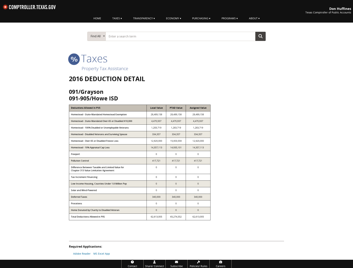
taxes (93, 58)
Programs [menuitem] (229, 18)
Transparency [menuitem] (143, 18)
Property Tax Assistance (105, 68)
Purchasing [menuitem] (200, 18)
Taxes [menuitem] (116, 18)
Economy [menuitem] (172, 18)
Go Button (260, 36)
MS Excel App (101, 253)
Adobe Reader (82, 253)
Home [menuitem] (97, 18)
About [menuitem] (253, 18)
